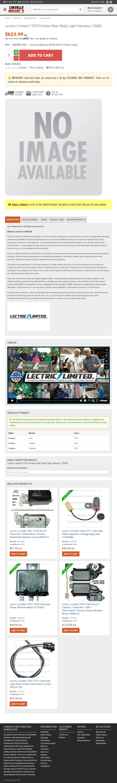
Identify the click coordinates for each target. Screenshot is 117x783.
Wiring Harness (30, 18)
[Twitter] (111, 2)
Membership (101, 743)
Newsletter (100, 740)
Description (12, 219)
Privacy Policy (46, 760)
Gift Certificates (83, 735)
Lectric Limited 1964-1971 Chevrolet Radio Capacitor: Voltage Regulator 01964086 (82, 534)
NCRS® (20, 284)
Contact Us (24, 2)
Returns (62, 737)
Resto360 (44, 732)
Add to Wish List (56, 67)
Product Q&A (57, 219)
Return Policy (46, 735)
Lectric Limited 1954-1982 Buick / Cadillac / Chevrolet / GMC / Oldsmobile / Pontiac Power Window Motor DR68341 (82, 609)
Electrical (17, 18)
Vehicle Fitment (30, 219)
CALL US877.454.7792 (57, 93)
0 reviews (22, 67)
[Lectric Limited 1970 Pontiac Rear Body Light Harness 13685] (53, 147)
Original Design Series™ (44, 278)
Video (44, 219)
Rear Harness (45, 18)
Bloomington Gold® (63, 284)
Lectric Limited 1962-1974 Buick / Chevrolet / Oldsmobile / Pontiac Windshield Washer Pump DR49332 (29, 534)
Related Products (76, 219)
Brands (80, 732)
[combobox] (58, 472)
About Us (44, 752)
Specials (80, 738)
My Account (101, 732)
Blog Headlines (83, 740)
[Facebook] (107, 2)
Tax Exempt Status (48, 743)
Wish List (99, 738)
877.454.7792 (10, 2)
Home (7, 18)
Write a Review (36, 67)
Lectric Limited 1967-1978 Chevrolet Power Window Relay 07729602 (30, 606)
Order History (101, 735)
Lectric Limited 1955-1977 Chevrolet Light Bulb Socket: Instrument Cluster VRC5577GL (30, 684)
